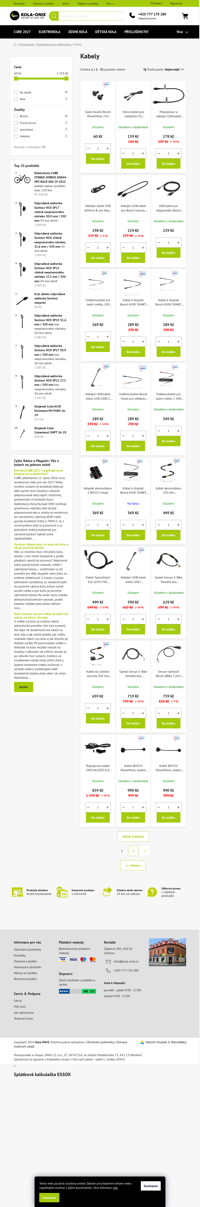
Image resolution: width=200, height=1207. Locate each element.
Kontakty (19, 3)
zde (115, 1188)
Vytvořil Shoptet (156, 1042)
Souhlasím (151, 1186)
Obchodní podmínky (27, 949)
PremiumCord (43, 123)
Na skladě (43, 92)
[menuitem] (22, 32)
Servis (65, 3)
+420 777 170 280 (152, 14)
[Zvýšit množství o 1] (108, 148)
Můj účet (19, 1006)
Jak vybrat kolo (24, 1012)
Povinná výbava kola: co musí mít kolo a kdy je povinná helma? (41, 546)
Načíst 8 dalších (133, 836)
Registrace (176, 3)
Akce (43, 99)
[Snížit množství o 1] (88, 148)
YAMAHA (43, 136)
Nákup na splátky (88, 3)
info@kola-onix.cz (126, 961)
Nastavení (49, 1198)
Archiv (23, 687)
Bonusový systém (25, 979)
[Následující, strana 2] (133, 851)
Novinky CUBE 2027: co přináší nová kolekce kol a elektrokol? (38, 472)
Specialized (43, 129)
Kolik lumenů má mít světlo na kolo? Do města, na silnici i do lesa (41, 615)
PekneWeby (178, 1042)
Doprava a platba (43, 3)
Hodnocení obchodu (27, 967)
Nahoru (135, 865)
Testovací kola (23, 1018)
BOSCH (43, 116)
